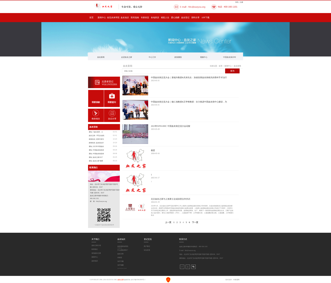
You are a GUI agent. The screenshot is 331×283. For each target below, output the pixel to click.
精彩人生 (165, 17)
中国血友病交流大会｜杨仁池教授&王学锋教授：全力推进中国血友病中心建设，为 (189, 102)
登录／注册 (239, 2)
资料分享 (195, 17)
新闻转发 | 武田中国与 (96, 139)
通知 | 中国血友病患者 (96, 150)
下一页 (195, 222)
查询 (232, 71)
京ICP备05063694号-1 (138, 280)
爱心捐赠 (175, 17)
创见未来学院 (113, 17)
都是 (153, 150)
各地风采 (155, 17)
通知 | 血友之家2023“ (96, 157)
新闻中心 (102, 17)
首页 (91, 17)
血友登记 (185, 17)
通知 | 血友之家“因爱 (96, 161)
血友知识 (125, 17)
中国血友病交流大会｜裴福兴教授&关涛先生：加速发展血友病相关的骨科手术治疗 (189, 77)
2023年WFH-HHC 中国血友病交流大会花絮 (170, 126)
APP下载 (205, 17)
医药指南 (135, 17)
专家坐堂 (145, 17)
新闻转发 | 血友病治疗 (96, 143)
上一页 (168, 222)
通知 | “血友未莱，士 (96, 132)
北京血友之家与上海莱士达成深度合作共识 (170, 199)
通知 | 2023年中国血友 (96, 146)
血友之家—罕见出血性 (96, 135)
